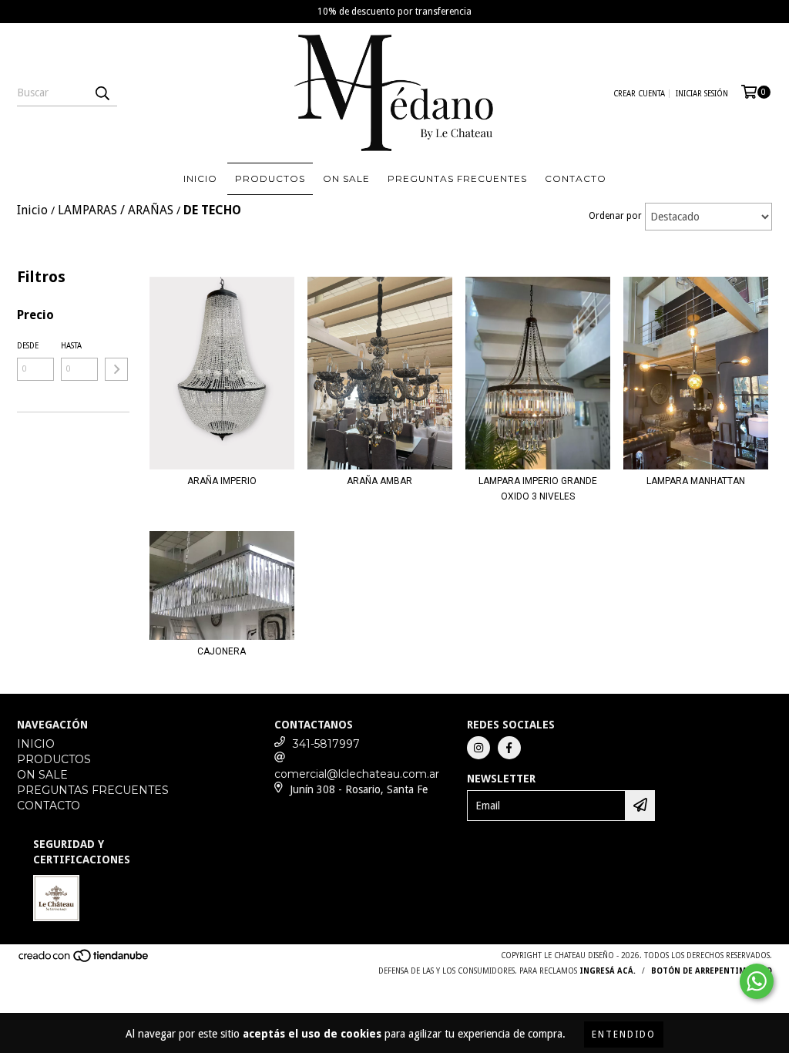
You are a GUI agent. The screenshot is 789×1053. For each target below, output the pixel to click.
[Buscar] (101, 92)
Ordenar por (615, 215)
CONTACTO (575, 178)
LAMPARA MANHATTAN (695, 481)
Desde (28, 345)
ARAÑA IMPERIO (222, 481)
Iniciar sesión (702, 93)
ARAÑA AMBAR (379, 481)
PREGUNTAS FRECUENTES (457, 178)
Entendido (624, 1034)
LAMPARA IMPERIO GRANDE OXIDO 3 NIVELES (537, 489)
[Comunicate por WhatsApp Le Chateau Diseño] (757, 981)
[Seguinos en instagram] (478, 747)
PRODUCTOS (270, 178)
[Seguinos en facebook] (509, 747)
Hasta (71, 345)
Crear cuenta (639, 93)
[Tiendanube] (84, 961)
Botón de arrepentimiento (711, 971)
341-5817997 (326, 744)
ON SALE (346, 178)
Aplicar (116, 369)
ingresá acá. (607, 971)
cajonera (221, 651)
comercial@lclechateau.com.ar (356, 774)
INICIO (200, 178)
